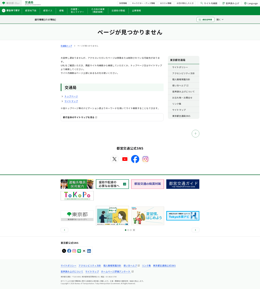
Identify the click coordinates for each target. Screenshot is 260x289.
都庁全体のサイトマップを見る (79, 117)
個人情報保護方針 (181, 79)
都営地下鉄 (30, 10)
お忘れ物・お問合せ (182, 97)
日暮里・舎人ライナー (77, 10)
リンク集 (176, 103)
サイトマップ (71, 101)
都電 (61, 10)
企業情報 (136, 10)
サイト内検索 (210, 3)
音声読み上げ (232, 3)
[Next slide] (195, 230)
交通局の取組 (118, 10)
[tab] (125, 230)
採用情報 (123, 3)
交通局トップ (66, 45)
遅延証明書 (207, 19)
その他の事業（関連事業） (98, 10)
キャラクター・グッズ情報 (143, 3)
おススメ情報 (165, 3)
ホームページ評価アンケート (116, 271)
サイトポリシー (180, 67)
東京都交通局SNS (181, 115)
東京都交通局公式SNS (164, 265)
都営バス (47, 10)
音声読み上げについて (183, 91)
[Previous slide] (64, 230)
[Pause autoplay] (134, 230)
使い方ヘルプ (179, 85)
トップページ (71, 96)
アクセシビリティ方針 (183, 73)
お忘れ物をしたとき (185, 3)
